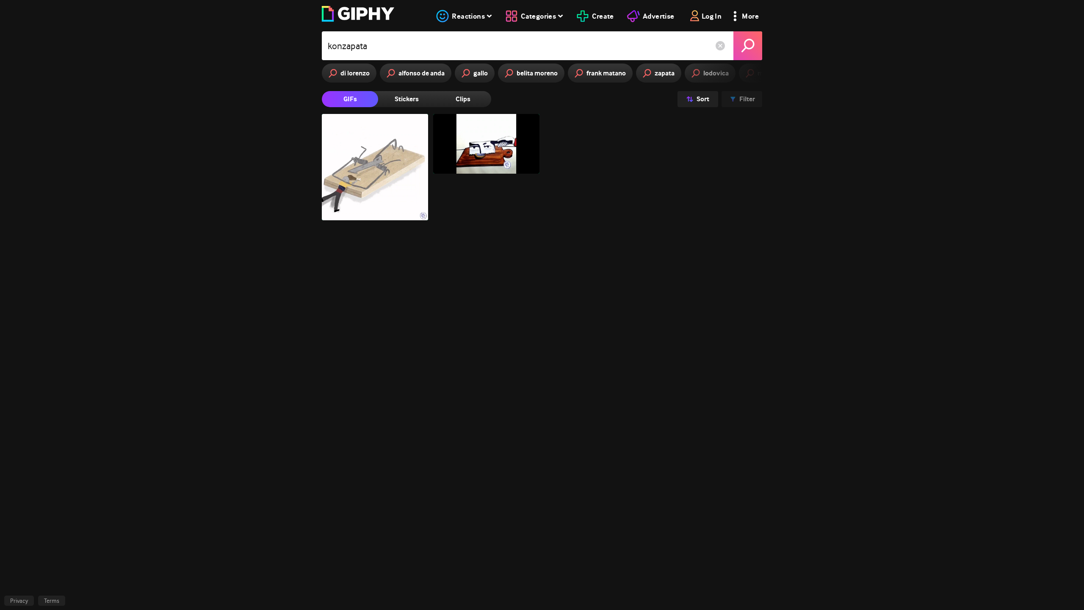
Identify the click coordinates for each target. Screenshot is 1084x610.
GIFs (350, 99)
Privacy (19, 600)
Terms (51, 600)
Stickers (407, 99)
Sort (703, 99)
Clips (463, 99)
